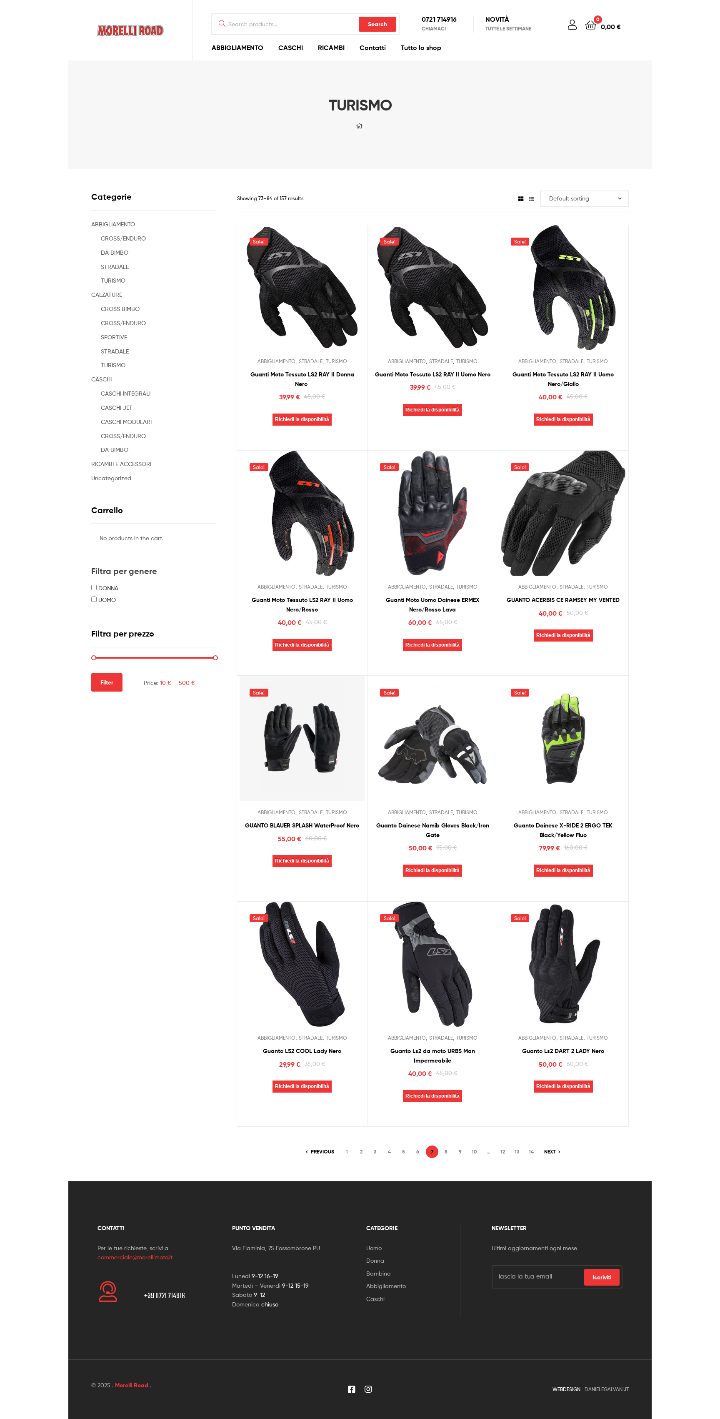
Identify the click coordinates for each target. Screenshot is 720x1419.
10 (474, 1151)
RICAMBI (331, 47)
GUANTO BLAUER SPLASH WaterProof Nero (302, 825)
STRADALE (310, 361)
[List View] (531, 198)
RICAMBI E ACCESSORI (121, 463)
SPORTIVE (114, 337)
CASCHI (290, 47)
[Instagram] (368, 1389)
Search (377, 24)
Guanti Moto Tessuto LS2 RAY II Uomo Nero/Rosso (302, 604)
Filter (106, 682)
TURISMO (336, 361)
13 (517, 1151)
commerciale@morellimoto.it (135, 1257)
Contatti (373, 47)
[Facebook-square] (352, 1389)
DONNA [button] (108, 588)
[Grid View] (520, 198)
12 (502, 1151)
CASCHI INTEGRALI (125, 393)
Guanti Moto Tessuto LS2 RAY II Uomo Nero (432, 374)
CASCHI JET (116, 407)
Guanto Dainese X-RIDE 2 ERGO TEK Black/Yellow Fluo (563, 830)
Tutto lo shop (421, 47)
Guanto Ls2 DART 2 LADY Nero (563, 1051)
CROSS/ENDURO (123, 238)
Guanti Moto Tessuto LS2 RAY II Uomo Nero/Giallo (563, 379)
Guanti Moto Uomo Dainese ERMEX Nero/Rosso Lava (433, 604)
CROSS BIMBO (120, 308)
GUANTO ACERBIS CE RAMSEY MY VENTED (563, 600)
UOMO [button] (107, 599)
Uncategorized (111, 477)
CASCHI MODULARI (126, 421)
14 (531, 1151)
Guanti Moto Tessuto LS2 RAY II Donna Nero (302, 379)
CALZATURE (106, 294)
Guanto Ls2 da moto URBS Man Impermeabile (432, 1055)
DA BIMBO (114, 252)
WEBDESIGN (566, 1389)
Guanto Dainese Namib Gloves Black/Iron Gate (432, 830)
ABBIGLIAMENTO (237, 47)
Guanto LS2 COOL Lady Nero (302, 1051)
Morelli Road (131, 1385)
